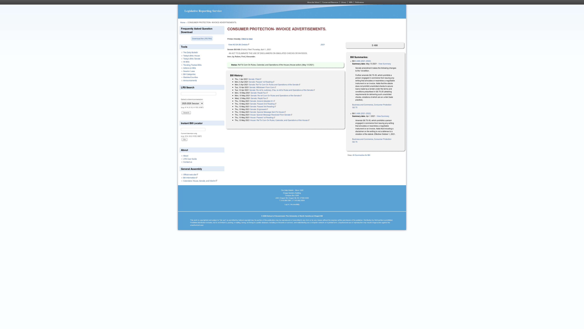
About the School (313, 2)
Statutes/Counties (190, 77)
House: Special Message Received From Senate (271, 114)
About (185, 155)
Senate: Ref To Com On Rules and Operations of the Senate (274, 84)
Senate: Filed (255, 79)
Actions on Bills (189, 68)
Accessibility (295, 204)
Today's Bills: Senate (191, 58)
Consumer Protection (382, 104)
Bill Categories (189, 74)
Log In (287, 204)
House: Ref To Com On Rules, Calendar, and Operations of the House (279, 120)
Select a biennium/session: (192, 99)
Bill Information (190, 177)
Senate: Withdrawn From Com (262, 87)
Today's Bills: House (191, 55)
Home (182, 22)
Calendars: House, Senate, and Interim (200, 180)
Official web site (190, 174)
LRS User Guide (190, 158)
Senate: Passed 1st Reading (261, 81)
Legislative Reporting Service (203, 11)
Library (343, 2)
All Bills (186, 61)
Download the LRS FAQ (202, 38)
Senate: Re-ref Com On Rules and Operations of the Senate (276, 95)
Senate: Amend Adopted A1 (262, 101)
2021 (323, 44)
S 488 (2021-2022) (363, 61)
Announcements (190, 80)
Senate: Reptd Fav (259, 92)
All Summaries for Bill (361, 155)
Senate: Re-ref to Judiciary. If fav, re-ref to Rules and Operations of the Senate (282, 90)
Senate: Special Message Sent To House (268, 112)
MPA (351, 2)
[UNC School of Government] (252, 2)
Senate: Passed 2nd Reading (263, 103)
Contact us (187, 162)
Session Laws (189, 71)
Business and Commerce (362, 104)
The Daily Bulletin (190, 52)
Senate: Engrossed (259, 109)
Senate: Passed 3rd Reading (263, 106)
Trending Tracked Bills (192, 65)
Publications (359, 2)
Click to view (247, 38)
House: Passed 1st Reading (262, 117)
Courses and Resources (330, 2)
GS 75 (354, 107)
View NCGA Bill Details (238, 44)
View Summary (384, 63)
